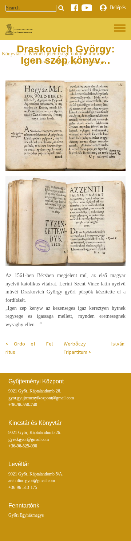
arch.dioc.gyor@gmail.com (31, 480)
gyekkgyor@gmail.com (28, 439)
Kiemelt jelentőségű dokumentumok (66, 53)
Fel (49, 343)
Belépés (117, 7)
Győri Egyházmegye (26, 515)
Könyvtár (11, 53)
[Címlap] (19, 29)
